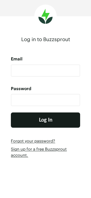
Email (16, 59)
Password (21, 88)
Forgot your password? (33, 140)
